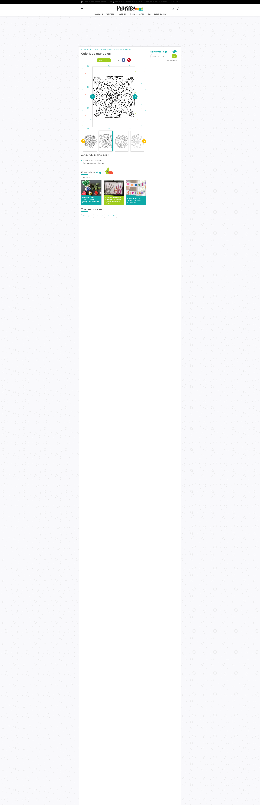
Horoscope (165, 2)
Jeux (149, 14)
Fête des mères (119, 49)
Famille (134, 2)
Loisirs (157, 2)
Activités (110, 14)
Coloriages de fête (106, 49)
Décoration (87, 216)
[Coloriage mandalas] (106, 141)
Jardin (115, 2)
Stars (152, 2)
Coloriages (98, 14)
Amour (121, 2)
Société (146, 2)
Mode (86, 2)
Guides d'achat (160, 14)
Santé (140, 2)
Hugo (172, 2)
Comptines (122, 14)
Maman (128, 49)
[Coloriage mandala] (137, 141)
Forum (178, 2)
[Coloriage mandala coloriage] (90, 141)
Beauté (91, 2)
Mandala (111, 216)
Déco (110, 2)
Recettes (104, 2)
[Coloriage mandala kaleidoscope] (121, 141)
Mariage (128, 2)
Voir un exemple (171, 61)
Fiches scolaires (137, 14)
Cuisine (97, 2)
